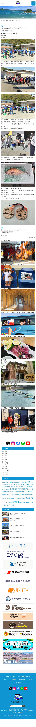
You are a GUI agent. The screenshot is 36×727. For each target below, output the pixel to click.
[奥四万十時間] (18, 546)
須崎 (3, 466)
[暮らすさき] (18, 590)
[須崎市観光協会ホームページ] (18, 3)
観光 (3, 453)
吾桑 (3, 459)
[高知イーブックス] (18, 634)
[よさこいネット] (18, 555)
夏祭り (26, 489)
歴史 (29, 491)
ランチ (8, 489)
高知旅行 (11, 502)
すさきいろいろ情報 (10, 676)
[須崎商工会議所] (18, 573)
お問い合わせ (18, 682)
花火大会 (14, 494)
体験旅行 (13, 489)
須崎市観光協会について (24, 676)
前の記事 (4, 235)
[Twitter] (8, 443)
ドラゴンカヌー (23, 486)
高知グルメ (5, 502)
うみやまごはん (10, 482)
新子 (3, 457)
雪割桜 (8, 498)
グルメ (4, 474)
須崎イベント (21, 498)
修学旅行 (18, 489)
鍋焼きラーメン (29, 494)
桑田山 (26, 491)
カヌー (12, 486)
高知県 (16, 502)
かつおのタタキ (18, 482)
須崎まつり (13, 498)
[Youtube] (28, 443)
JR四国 (4, 482)
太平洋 (29, 489)
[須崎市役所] (18, 564)
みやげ (8, 486)
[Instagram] (13, 443)
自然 (7, 494)
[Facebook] (18, 443)
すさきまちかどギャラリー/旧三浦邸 (19, 484)
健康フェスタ (5, 30)
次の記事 (31, 237)
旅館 (10, 491)
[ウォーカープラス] (18, 658)
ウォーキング (24, 28)
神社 (5, 494)
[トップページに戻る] (18, 695)
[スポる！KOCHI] (18, 644)
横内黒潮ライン (5, 28)
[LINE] (23, 443)
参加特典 (13, 28)
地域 (3, 455)
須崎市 (11, 30)
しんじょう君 (5, 470)
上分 (3, 464)
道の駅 (24, 494)
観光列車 (4, 468)
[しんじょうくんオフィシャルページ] (18, 625)
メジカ (5, 489)
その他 (4, 472)
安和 (3, 461)
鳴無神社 (23, 502)
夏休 (22, 489)
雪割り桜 (4, 498)
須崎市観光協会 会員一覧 (25, 679)
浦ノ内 (4, 462)
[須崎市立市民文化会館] (18, 581)
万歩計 (17, 28)
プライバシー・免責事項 (10, 679)
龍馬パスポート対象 (9, 505)
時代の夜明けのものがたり (17, 491)
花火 (10, 494)
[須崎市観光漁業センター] (18, 607)
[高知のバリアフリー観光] (18, 616)
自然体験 (4, 451)
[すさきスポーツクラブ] (18, 599)
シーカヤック (17, 486)
